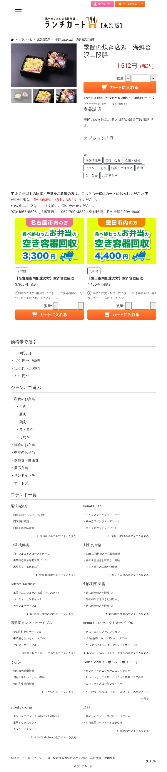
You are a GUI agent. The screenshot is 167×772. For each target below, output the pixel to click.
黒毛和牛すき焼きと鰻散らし (103, 599)
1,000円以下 (23, 353)
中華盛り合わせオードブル (29, 638)
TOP (152, 761)
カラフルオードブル (25, 605)
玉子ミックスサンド (25, 722)
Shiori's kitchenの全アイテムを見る (55, 737)
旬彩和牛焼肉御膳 (23, 683)
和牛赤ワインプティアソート (103, 521)
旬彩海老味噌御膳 (23, 670)
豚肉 (22, 414)
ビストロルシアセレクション (103, 631)
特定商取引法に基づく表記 (70, 758)
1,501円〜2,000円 (27, 368)
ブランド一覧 (41, 758)
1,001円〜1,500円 (27, 361)
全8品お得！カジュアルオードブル (106, 638)
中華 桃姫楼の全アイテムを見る (57, 575)
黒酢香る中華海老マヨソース (30, 560)
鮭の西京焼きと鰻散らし (100, 592)
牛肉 (22, 406)
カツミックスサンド (25, 729)
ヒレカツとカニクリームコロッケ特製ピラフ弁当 (114, 677)
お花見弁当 (109, 175)
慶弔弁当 (21, 468)
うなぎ (24, 437)
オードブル (23, 483)
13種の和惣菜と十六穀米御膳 (103, 553)
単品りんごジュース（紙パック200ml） (36, 592)
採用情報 (109, 758)
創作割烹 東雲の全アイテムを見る (129, 614)
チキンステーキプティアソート (104, 514)
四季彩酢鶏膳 (21, 521)
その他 (21, 271)
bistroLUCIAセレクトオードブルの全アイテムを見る (118, 653)
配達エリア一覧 (20, 758)
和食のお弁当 (24, 399)
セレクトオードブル (25, 644)
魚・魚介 (91, 175)
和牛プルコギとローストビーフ (31, 553)
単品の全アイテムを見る (134, 730)
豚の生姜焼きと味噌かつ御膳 (103, 560)
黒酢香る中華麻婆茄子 (26, 566)
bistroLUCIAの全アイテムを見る (130, 536)
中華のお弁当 (24, 452)
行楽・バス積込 (122, 168)
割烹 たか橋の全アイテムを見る (130, 575)
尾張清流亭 (43, 39)
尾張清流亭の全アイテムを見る (58, 536)
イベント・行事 (96, 168)
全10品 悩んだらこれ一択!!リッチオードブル (112, 644)
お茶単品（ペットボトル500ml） (105, 722)
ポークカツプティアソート (101, 527)
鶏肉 (22, 422)
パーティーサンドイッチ (27, 599)
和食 (140, 168)
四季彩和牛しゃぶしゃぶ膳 (29, 514)
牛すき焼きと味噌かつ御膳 (101, 566)
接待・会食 (112, 160)
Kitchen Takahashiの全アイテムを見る (53, 614)
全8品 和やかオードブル (27, 631)
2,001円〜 (21, 376)
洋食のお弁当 (24, 445)
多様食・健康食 (26, 460)
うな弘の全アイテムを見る (60, 692)
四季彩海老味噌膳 (23, 527)
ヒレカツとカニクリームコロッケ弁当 (108, 670)
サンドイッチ (24, 475)
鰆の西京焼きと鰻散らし (100, 605)
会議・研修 (132, 160)
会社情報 (95, 758)
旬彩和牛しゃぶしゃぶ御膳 (29, 677)
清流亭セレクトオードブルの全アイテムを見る (49, 653)
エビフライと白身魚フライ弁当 (104, 683)
